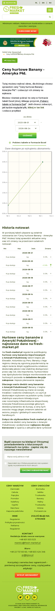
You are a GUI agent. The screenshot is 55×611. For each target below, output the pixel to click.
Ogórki (15, 505)
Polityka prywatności (15, 522)
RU (50, 3)
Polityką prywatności (29, 463)
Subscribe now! (27, 31)
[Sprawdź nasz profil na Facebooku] (27, 597)
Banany (40, 498)
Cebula (15, 492)
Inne (15, 516)
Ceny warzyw (15, 485)
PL (36, 3)
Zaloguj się (11, 2)
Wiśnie (40, 508)
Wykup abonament (27, 575)
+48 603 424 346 (36, 552)
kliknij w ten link (35, 107)
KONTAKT (27, 533)
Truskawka (40, 495)
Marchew (14, 508)
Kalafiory (15, 502)
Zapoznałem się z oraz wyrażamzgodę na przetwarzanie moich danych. (28, 464)
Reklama (15, 525)
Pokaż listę (10, 60)
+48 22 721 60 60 (18, 552)
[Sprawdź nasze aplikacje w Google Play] (34, 597)
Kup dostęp (10, 257)
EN (43, 3)
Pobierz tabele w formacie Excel (29, 142)
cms (24, 607)
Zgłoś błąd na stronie (40, 517)
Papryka (15, 495)
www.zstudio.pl (34, 607)
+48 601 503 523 (27, 539)
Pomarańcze (40, 511)
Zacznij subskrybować (35, 470)
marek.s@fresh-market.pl (28, 543)
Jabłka (40, 492)
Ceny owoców (40, 485)
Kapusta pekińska (14, 511)
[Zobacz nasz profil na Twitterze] (20, 597)
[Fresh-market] (14, 10)
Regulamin (15, 519)
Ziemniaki (14, 489)
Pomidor (15, 498)
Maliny (40, 502)
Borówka (40, 489)
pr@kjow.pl (27, 555)
